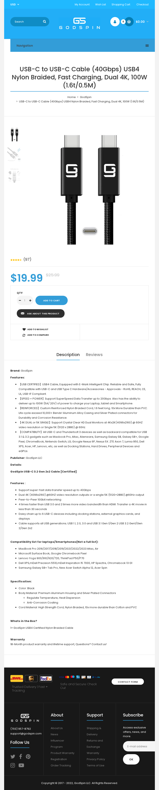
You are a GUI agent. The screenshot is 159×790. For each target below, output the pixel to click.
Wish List (100, 4)
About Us (57, 728)
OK (131, 759)
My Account (82, 4)
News (54, 734)
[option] (90, 186)
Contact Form (128, 681)
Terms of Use (95, 765)
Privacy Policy (96, 759)
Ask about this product (43, 313)
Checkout (142, 4)
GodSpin (86, 97)
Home (71, 97)
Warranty (93, 753)
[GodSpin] (80, 28)
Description (68, 354)
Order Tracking (61, 765)
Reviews (94, 354)
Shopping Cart (121, 4)
